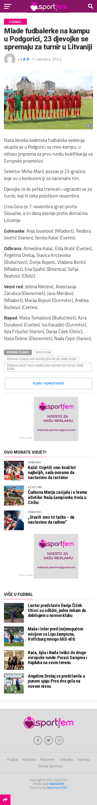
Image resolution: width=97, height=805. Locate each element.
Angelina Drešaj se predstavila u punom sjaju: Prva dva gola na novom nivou (56, 681)
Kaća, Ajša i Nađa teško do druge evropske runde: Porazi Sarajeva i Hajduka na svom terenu (57, 657)
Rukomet (47, 759)
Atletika (35, 487)
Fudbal (12, 759)
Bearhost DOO (57, 787)
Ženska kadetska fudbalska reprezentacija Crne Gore (45, 367)
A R (26, 59)
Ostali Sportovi (50, 766)
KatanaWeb (56, 783)
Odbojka (34, 462)
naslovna (43, 352)
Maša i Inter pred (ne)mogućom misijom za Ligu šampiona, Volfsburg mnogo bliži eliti (55, 633)
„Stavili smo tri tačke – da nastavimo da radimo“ (51, 520)
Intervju (84, 759)
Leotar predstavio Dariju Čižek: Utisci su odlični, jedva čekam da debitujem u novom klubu (57, 610)
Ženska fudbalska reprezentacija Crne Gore (42, 358)
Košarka (29, 759)
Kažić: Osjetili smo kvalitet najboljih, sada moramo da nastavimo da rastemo (52, 472)
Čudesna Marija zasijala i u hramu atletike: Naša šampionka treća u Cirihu (57, 497)
